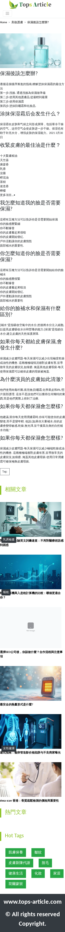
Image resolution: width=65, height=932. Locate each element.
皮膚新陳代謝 (19, 863)
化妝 (38, 873)
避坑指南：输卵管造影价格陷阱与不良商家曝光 (30, 752)
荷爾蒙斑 (15, 884)
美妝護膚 (17, 22)
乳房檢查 (9, 539)
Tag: (4, 471)
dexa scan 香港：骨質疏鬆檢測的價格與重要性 (29, 800)
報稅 (6, 592)
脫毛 (45, 863)
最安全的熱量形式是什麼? (16, 704)
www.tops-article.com (33, 902)
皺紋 (38, 852)
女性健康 (9, 748)
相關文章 (16, 490)
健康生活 (15, 873)
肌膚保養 (15, 852)
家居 (56, 873)
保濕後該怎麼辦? (38, 22)
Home (3, 22)
